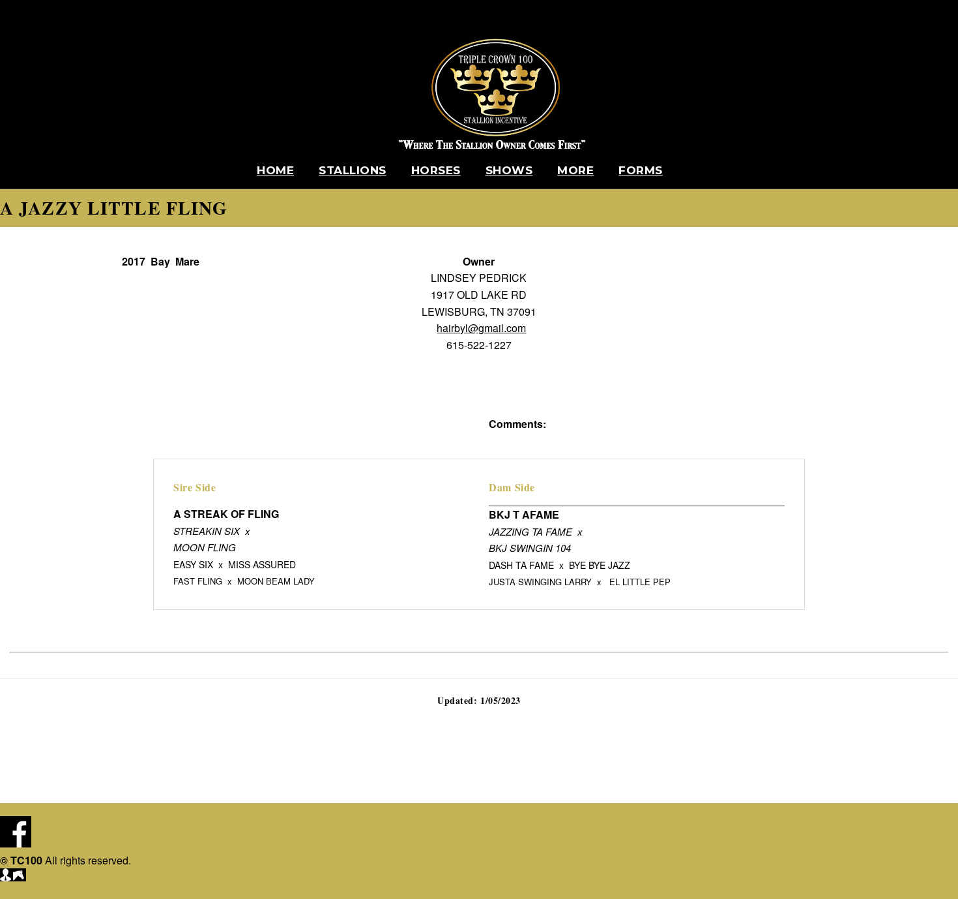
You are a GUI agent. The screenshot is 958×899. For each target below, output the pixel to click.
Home (275, 170)
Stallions (352, 170)
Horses (436, 170)
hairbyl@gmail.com (481, 327)
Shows (509, 170)
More (575, 170)
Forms (640, 170)
